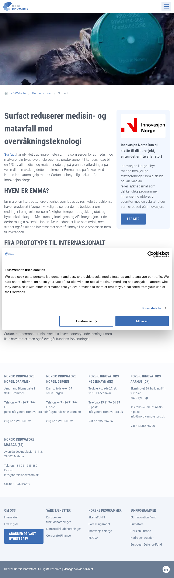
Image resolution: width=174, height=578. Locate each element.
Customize (84, 321)
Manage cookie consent (78, 569)
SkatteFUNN (96, 517)
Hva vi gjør (11, 524)
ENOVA (93, 537)
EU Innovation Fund (143, 517)
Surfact (9, 154)
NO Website (18, 93)
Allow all (142, 321)
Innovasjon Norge (100, 531)
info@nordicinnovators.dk (105, 411)
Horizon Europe (140, 531)
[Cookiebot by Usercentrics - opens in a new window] (150, 254)
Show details (151, 308)
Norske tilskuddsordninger (63, 529)
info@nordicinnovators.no (28, 411)
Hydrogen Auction (142, 537)
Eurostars (136, 524)
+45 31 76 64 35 (109, 402)
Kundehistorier (42, 93)
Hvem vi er (11, 517)
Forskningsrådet (99, 524)
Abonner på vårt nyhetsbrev (22, 536)
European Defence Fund (146, 544)
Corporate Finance (58, 535)
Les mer (133, 219)
